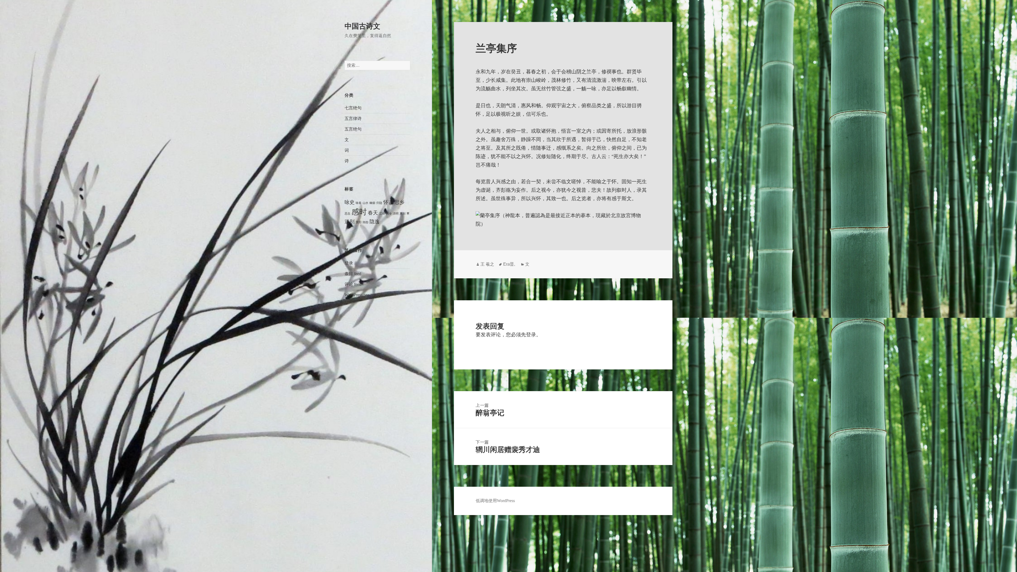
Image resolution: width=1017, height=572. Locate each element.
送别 (350, 221)
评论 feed (353, 284)
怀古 (388, 202)
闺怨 (365, 222)
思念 (347, 213)
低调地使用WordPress (495, 500)
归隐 (379, 203)
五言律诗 (353, 118)
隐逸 (374, 221)
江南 (382, 213)
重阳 (359, 222)
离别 (402, 213)
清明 (396, 213)
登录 (349, 263)
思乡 (399, 202)
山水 (365, 203)
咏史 (350, 202)
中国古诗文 (362, 26)
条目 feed (353, 273)
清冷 (389, 213)
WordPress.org (357, 295)
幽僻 (372, 203)
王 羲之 (487, 264)
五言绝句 (353, 129)
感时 (359, 212)
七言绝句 (353, 108)
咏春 (359, 203)
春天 (373, 213)
